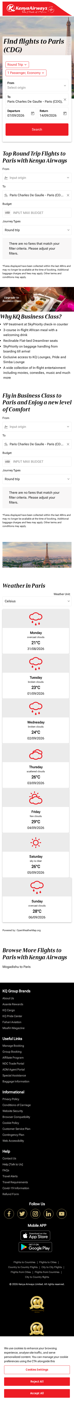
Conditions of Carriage (16, 1105)
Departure (13, 110)
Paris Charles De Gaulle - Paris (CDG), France (34, 101)
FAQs (5, 1170)
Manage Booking (13, 1045)
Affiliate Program (13, 1057)
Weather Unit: (62, 594)
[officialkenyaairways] (35, 1214)
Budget (7, 203)
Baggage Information (15, 1081)
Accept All (37, 1393)
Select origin (16, 87)
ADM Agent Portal (13, 1069)
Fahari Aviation (11, 1022)
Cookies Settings (37, 1369)
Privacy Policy (10, 1099)
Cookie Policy (10, 1122)
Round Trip (15, 65)
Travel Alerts (10, 1176)
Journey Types (11, 221)
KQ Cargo (8, 1010)
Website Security (12, 1111)
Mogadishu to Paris (16, 967)
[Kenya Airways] (9, 1214)
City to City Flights (52, 1267)
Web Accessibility (13, 1140)
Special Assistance (14, 1075)
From (10, 83)
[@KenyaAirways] (22, 1214)
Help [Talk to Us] (12, 1164)
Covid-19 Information (15, 1188)
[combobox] (39, 177)
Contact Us (9, 1158)
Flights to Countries (24, 1262)
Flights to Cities (48, 1262)
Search (37, 129)
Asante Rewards (12, 1004)
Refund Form (10, 1194)
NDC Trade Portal (13, 1063)
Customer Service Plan (16, 1128)
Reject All (36, 1381)
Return (44, 110)
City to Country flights (37, 1277)
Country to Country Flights (23, 1267)
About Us (8, 998)
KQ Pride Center (12, 1016)
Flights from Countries (47, 1272)
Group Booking (12, 1051)
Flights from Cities (21, 1272)
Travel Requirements (15, 1182)
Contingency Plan (13, 1134)
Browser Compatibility (16, 1117)
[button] (26, 73)
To (8, 97)
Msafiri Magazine (13, 1028)
